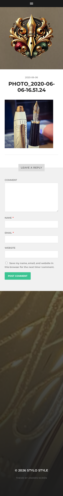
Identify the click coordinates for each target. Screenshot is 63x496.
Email (9, 232)
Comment (11, 180)
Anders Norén (37, 478)
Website (10, 247)
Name (9, 217)
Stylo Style (37, 470)
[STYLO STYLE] (31, 38)
